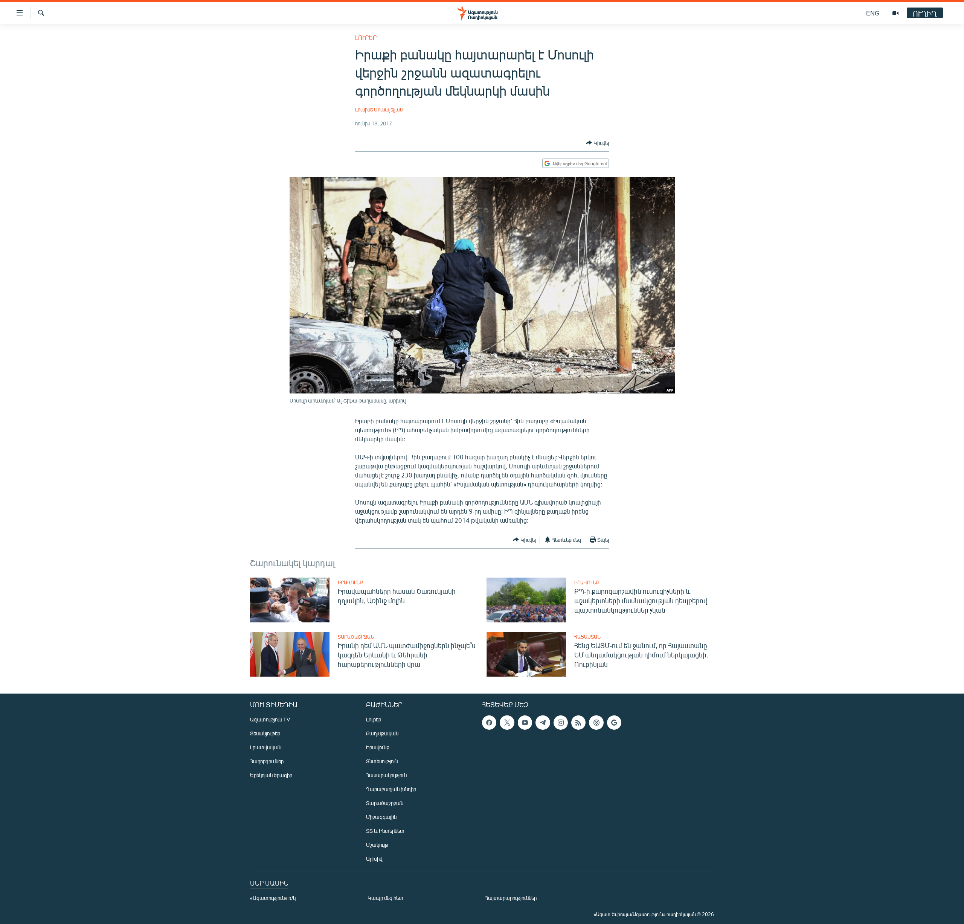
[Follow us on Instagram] (561, 722)
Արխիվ (374, 858)
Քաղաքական (382, 733)
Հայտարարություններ (511, 898)
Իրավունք (350, 582)
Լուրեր (366, 37)
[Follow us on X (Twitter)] (507, 722)
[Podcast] (596, 722)
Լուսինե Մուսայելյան (379, 109)
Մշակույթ (377, 845)
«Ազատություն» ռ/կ (273, 898)
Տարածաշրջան (356, 637)
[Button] (597, 142)
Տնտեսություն (382, 761)
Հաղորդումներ (267, 761)
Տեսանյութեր (265, 733)
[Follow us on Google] (614, 722)
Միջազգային (381, 817)
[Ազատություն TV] (895, 13)
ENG (872, 13)
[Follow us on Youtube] (525, 722)
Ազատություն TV (270, 719)
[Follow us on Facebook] (489, 722)
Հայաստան (587, 637)
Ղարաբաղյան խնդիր (391, 789)
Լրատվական (265, 747)
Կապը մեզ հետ (385, 898)
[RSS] (578, 722)
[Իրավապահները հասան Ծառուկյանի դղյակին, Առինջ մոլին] (289, 600)
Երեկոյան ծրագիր (271, 775)
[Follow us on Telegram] (542, 722)
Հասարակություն (386, 775)
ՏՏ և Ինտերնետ (385, 831)
